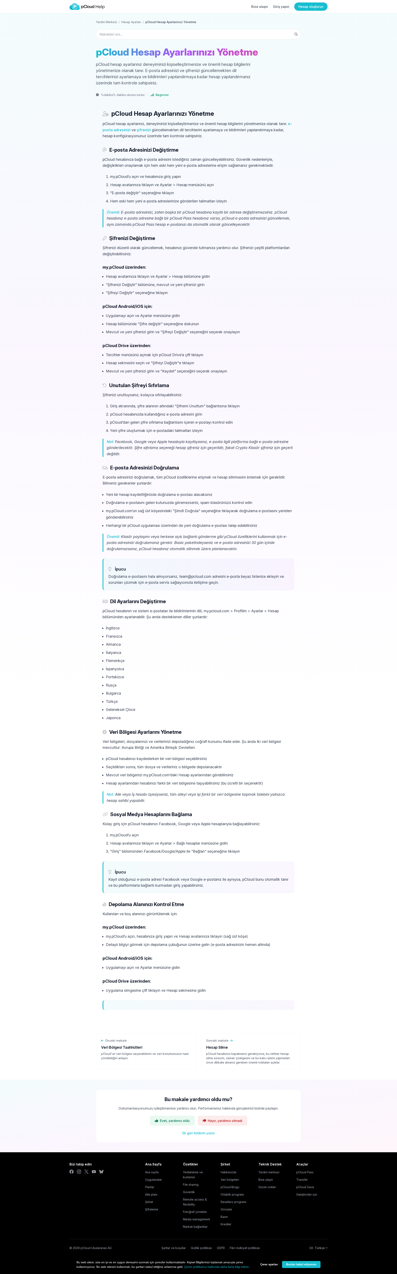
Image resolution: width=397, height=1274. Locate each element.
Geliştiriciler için (306, 1194)
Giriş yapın (281, 7)
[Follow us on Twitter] (86, 1172)
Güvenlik (189, 1192)
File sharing (190, 1184)
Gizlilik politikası (201, 1248)
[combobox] (198, 34)
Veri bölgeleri (230, 1179)
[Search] (296, 34)
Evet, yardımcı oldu (175, 1121)
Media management (196, 1219)
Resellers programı (233, 1202)
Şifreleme (151, 1209)
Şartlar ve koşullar (173, 1248)
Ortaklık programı (232, 1194)
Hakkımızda (228, 1172)
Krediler (226, 1224)
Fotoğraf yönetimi (195, 1212)
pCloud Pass (304, 1172)
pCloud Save (305, 1187)
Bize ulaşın (259, 7)
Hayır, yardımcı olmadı (225, 1121)
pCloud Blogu (230, 1187)
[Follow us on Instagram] (79, 1172)
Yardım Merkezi (106, 22)
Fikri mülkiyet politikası (245, 1248)
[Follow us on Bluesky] (101, 1172)
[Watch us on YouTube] (94, 1172)
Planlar (149, 1187)
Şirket (149, 1202)
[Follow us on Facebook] (71, 1172)
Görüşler (226, 1209)
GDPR (221, 1248)
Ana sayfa (152, 1172)
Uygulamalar (153, 1179)
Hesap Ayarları (131, 22)
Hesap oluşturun (310, 7)
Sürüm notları (267, 1187)
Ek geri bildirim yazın (198, 1133)
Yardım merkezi (268, 1172)
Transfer (302, 1179)
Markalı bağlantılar (195, 1226)
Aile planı (151, 1194)
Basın (224, 1216)
